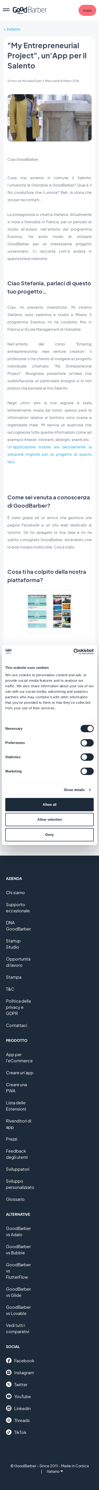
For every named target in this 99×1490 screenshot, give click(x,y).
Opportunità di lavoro (18, 962)
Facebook (24, 1360)
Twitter (20, 1384)
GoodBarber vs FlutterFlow (18, 1271)
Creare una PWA (16, 1087)
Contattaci (16, 1025)
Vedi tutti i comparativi (17, 1328)
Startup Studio (13, 944)
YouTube (22, 1396)
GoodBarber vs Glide (18, 1292)
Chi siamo (15, 892)
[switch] (87, 742)
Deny (49, 835)
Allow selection (49, 819)
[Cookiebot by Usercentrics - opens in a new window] (73, 652)
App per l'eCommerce (19, 1057)
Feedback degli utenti (17, 1154)
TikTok (20, 1432)
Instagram (24, 1372)
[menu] (6, 10)
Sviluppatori (17, 1169)
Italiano (53, 1471)
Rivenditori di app (18, 1124)
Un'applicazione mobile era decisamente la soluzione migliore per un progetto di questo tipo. (49, 454)
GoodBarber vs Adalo (18, 1231)
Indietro (13, 29)
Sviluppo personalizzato (20, 1184)
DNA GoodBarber (18, 925)
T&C (10, 989)
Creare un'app (19, 1072)
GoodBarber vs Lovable (18, 1310)
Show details (74, 790)
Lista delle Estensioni (16, 1105)
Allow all (49, 804)
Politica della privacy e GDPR (18, 1007)
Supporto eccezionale (18, 907)
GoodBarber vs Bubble (18, 1249)
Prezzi (11, 1139)
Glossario (15, 1199)
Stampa (13, 977)
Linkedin (22, 1408)
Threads (22, 1420)
